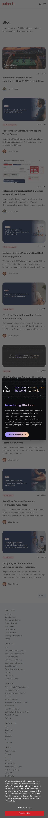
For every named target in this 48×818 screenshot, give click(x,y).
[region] (24, 797)
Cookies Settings (24, 807)
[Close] (42, 381)
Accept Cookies (24, 813)
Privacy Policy (11, 801)
